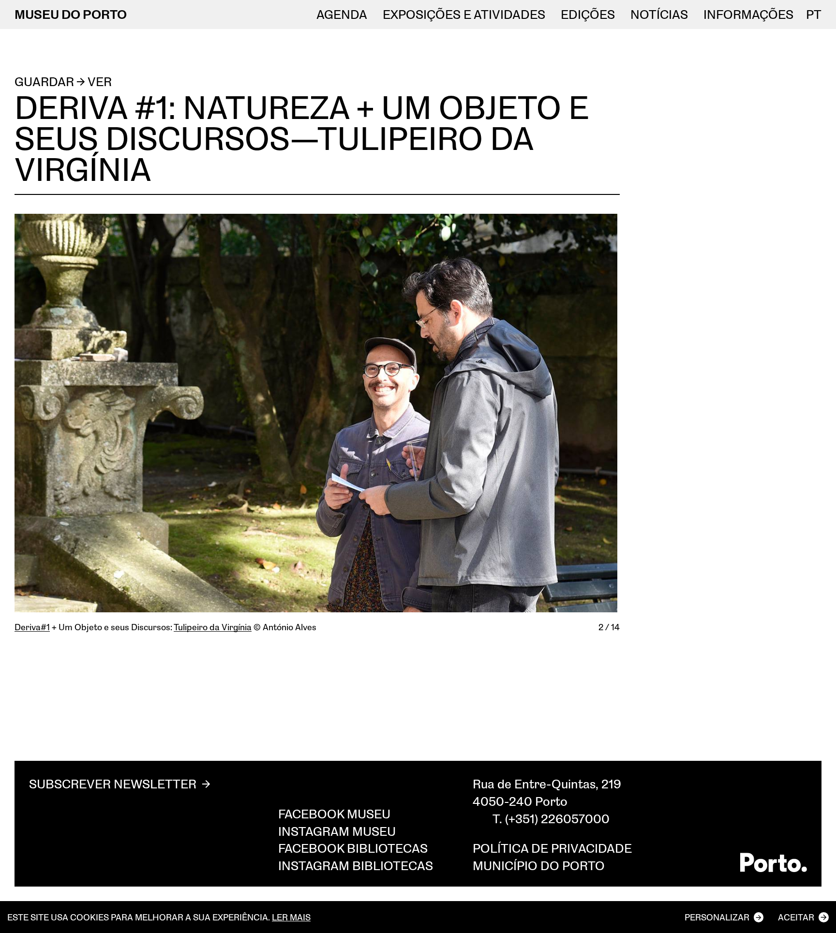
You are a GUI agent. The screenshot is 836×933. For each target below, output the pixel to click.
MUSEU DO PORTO (71, 14)
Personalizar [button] (717, 917)
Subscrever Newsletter (112, 783)
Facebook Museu (334, 813)
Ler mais (291, 917)
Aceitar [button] (796, 917)
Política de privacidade (552, 848)
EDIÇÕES (588, 14)
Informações (748, 14)
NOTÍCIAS (659, 14)
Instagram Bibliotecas (355, 865)
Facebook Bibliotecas (353, 848)
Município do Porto (539, 865)
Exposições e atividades (464, 14)
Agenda (341, 14)
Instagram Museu (337, 831)
